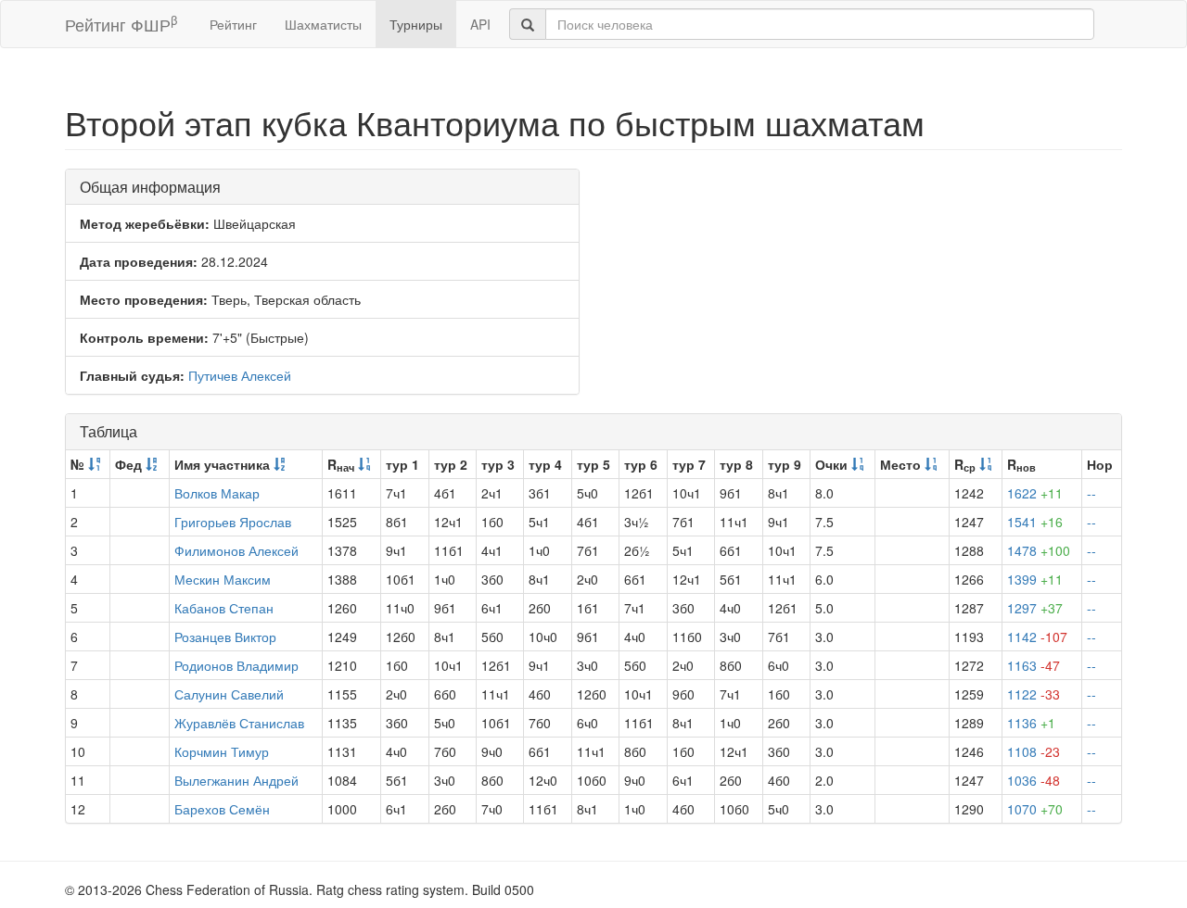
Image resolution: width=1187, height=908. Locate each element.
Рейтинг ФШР (121, 23)
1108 (1033, 751)
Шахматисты (323, 24)
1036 (1033, 780)
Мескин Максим (222, 579)
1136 (1031, 722)
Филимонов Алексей (236, 550)
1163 (1033, 665)
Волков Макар (217, 493)
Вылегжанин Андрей (236, 780)
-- (1091, 493)
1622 (1035, 493)
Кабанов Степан (224, 608)
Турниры (415, 24)
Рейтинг (233, 24)
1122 (1033, 694)
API (480, 24)
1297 (1035, 608)
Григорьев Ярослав (232, 521)
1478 (1038, 550)
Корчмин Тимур (221, 751)
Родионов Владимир (236, 665)
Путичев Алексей (239, 375)
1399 (1035, 579)
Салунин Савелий (229, 694)
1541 (1035, 521)
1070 (1035, 809)
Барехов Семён (222, 809)
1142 (1037, 636)
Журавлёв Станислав (239, 722)
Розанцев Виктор (225, 636)
